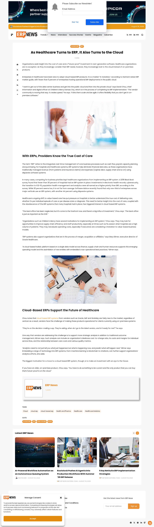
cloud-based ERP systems (47, 318)
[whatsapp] (17, 90)
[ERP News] (25, 34)
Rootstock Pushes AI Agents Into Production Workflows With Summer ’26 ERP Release (75, 474)
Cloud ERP (75, 46)
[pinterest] (17, 75)
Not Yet (75, 22)
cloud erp (34, 411)
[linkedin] (17, 85)
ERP (82, 46)
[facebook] (17, 65)
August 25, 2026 (138, 26)
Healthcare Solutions (92, 411)
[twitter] (17, 70)
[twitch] (145, 523)
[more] (17, 94)
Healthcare (78, 411)
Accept (33, 518)
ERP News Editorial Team (69, 481)
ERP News (51, 385)
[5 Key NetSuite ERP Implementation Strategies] (119, 452)
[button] (61, 498)
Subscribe (94, 22)
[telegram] (17, 80)
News (50, 421)
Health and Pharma (63, 411)
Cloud (25, 411)
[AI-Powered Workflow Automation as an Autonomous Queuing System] (35, 452)
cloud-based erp (47, 411)
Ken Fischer (22, 478)
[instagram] (138, 523)
